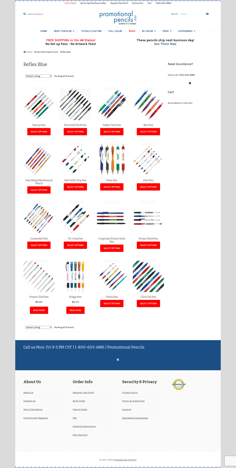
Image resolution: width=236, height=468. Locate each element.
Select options (39, 131)
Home (43, 31)
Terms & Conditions (133, 400)
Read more (39, 310)
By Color (147, 31)
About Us (28, 392)
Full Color (115, 31)
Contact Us (29, 400)
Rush (132, 31)
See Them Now (165, 44)
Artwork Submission (84, 426)
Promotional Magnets (35, 417)
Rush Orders (70, 3)
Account (126, 409)
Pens (166, 31)
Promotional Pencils (125, 459)
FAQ (75, 417)
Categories (185, 31)
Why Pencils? (80, 434)
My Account (137, 3)
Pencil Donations (33, 409)
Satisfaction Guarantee (135, 417)
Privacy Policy (130, 392)
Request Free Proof (119, 3)
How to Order (80, 409)
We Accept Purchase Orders (93, 3)
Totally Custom (91, 31)
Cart (149, 3)
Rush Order (79, 400)
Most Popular (63, 31)
